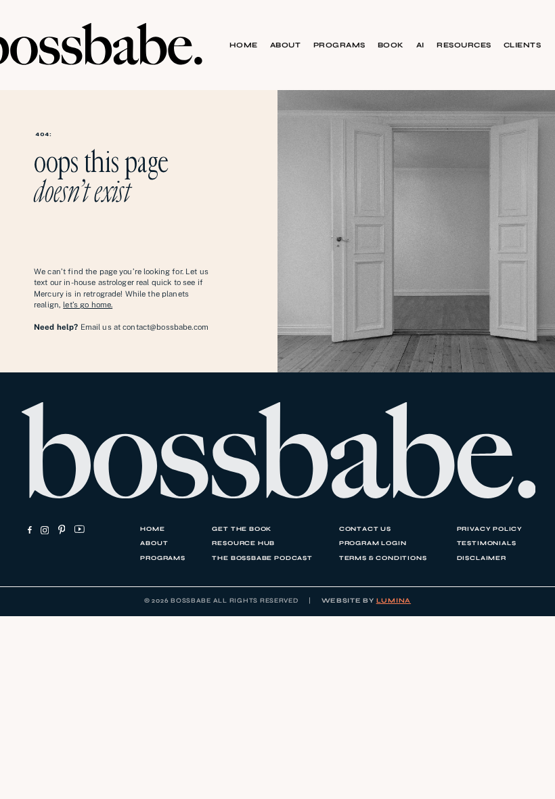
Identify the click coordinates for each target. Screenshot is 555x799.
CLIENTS (522, 45)
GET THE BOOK (241, 528)
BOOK (391, 45)
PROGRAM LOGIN (373, 543)
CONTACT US (365, 528)
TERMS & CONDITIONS (383, 558)
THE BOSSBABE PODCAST (262, 558)
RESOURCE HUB (243, 543)
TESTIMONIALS (486, 543)
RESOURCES (464, 45)
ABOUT (285, 45)
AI (420, 45)
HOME (243, 45)
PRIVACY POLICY (490, 528)
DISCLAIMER (481, 558)
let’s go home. (87, 304)
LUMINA (393, 601)
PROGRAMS (339, 45)
